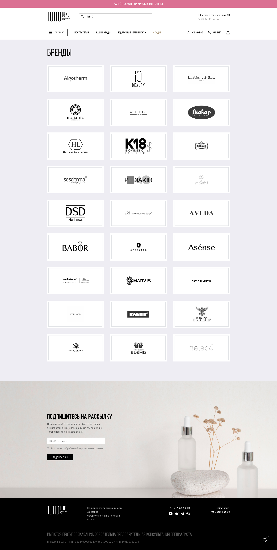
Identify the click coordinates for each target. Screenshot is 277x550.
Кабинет (217, 32)
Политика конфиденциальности (104, 507)
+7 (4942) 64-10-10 (208, 18)
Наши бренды (103, 32)
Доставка (92, 511)
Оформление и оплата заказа (103, 515)
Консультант (266, 539)
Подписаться (60, 457)
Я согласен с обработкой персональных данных (76, 448)
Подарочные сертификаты (132, 32)
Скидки (157, 32)
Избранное (197, 32)
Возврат (92, 519)
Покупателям (82, 32)
